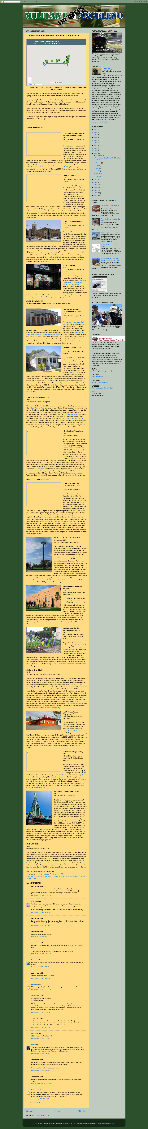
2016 (96, 148)
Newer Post (31, 1111)
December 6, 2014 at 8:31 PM (40, 1027)
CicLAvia (50, 876)
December (99, 156)
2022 (96, 132)
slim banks (35, 901)
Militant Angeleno (109, 69)
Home (57, 1111)
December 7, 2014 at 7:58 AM (40, 1053)
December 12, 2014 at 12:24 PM (41, 1084)
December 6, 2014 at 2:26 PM (40, 1012)
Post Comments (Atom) (42, 1115)
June (97, 165)
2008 (96, 193)
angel (33, 1044)
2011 (96, 185)
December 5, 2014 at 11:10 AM (41, 895)
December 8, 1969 (71, 414)
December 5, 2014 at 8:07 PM (40, 925)
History (67, 876)
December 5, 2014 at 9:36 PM (40, 937)
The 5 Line (63, 775)
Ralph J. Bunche (74, 372)
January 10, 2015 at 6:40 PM (40, 1099)
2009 (96, 190)
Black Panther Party (37, 408)
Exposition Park (59, 876)
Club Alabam (40, 469)
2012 (96, 182)
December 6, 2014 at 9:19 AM (40, 978)
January (98, 176)
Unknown (34, 984)
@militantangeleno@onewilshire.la (102, 388)
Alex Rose (34, 1033)
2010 (96, 187)
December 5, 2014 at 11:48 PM (41, 954)
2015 (96, 151)
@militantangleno (97, 376)
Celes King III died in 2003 (75, 703)
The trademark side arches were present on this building (50, 167)
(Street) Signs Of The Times (110, 233)
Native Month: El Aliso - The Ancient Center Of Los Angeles (110, 259)
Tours (34, 878)
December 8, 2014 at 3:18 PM (40, 1070)
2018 (96, 143)
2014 (96, 153)
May (97, 168)
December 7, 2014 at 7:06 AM (40, 1038)
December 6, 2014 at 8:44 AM (40, 967)
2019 (96, 140)
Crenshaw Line (40, 787)
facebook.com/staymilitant (100, 382)
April (97, 171)
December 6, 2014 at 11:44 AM (41, 989)
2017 (96, 145)
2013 (96, 179)
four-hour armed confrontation (73, 418)
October (98, 163)
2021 (96, 135)
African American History (39, 876)
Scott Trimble (35, 995)
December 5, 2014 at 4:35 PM (40, 912)
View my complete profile (100, 122)
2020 (96, 137)
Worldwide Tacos (74, 731)
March (98, 173)
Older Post (82, 1111)
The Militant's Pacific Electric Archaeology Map (110, 206)
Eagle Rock (82, 775)
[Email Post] (61, 874)
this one (47, 257)
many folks (39, 297)
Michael (34, 960)
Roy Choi (83, 280)
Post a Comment (34, 1103)
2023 (96, 129)
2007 (96, 195)
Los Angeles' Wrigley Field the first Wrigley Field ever (57, 521)
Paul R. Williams (54, 255)
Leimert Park (74, 876)
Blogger (112, 1123)
